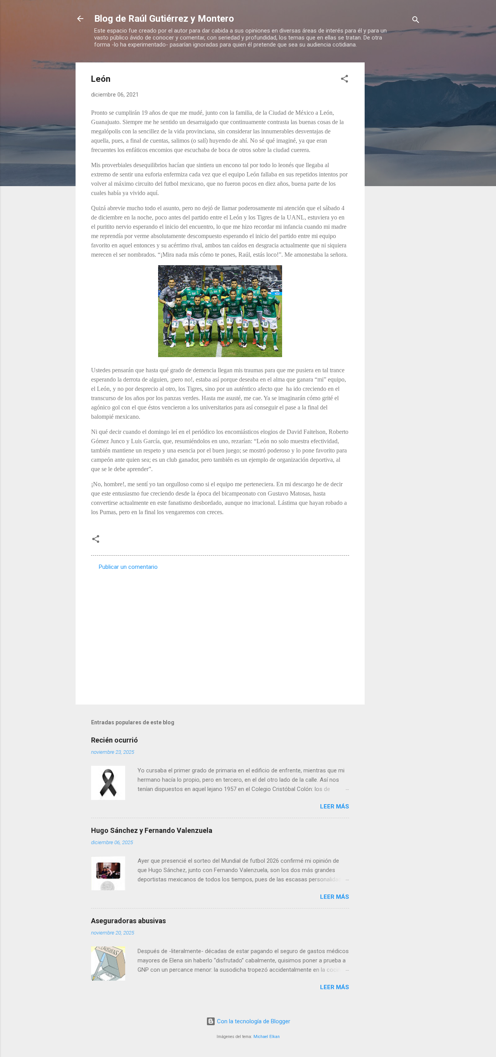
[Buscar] (415, 21)
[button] (344, 80)
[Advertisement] (395, 178)
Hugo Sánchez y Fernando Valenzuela (151, 830)
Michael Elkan (266, 1036)
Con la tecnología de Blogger (252, 1021)
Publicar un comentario (128, 566)
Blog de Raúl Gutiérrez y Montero (164, 18)
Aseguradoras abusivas (128, 921)
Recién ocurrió (114, 740)
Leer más (334, 806)
